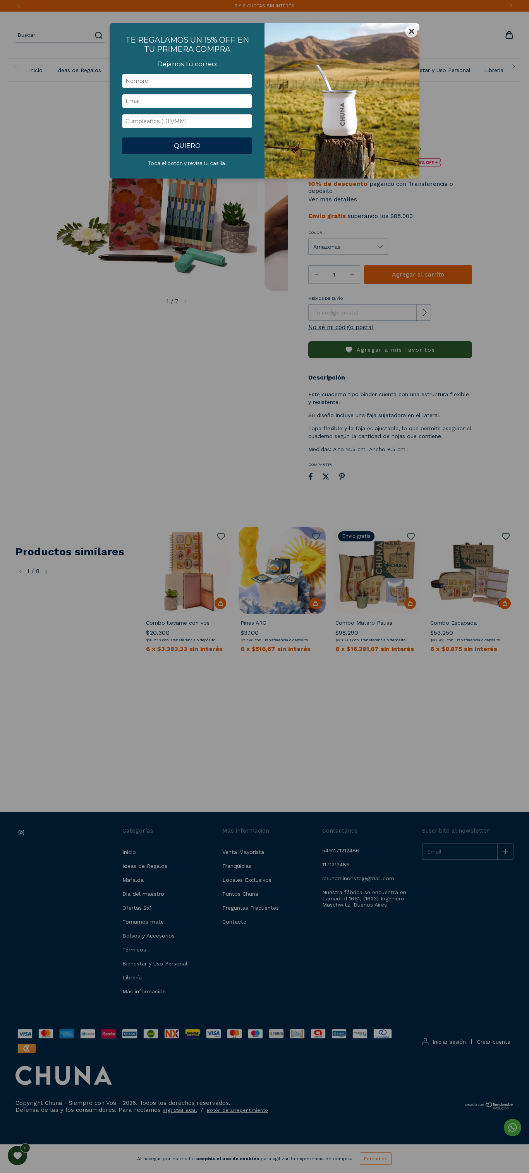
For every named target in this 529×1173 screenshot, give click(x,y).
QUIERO (187, 145)
